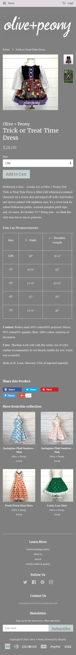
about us (38, 554)
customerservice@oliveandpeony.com (38, 603)
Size (5, 156)
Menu (10, 3)
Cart (70, 3)
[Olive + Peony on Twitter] (25, 583)
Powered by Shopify (55, 639)
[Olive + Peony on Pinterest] (42, 583)
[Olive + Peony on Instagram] (51, 583)
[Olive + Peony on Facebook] (34, 583)
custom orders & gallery (38, 564)
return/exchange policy (38, 549)
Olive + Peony (37, 639)
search (38, 559)
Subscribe (61, 629)
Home (6, 49)
